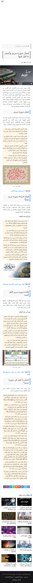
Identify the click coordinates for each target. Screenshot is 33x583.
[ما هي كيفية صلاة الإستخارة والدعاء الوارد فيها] (8, 516)
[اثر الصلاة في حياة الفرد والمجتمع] (8, 544)
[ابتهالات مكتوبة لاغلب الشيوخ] (24, 530)
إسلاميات (18, 46)
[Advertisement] (16, 23)
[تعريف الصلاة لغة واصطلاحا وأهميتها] (24, 516)
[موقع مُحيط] (16, 2)
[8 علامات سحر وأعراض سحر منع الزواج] (8, 502)
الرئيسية (25, 46)
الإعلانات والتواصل (16, 579)
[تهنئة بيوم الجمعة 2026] (24, 544)
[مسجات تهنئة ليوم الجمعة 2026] (8, 530)
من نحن (26, 577)
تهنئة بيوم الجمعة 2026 (26, 550)
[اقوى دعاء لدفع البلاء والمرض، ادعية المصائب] (8, 558)
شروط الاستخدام (9, 577)
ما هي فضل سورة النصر (18, 191)
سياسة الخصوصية (19, 577)
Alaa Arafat (28, 62)
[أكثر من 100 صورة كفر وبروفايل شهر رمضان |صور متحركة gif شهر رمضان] (24, 558)
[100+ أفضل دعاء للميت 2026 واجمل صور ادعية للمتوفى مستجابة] (24, 502)
